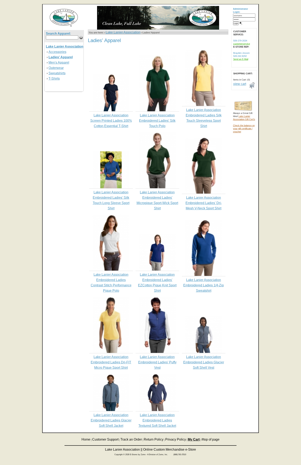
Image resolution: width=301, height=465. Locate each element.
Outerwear (56, 68)
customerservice (241, 43)
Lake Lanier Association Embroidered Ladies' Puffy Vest (157, 362)
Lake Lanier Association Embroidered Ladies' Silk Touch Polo (157, 121)
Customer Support (105, 439)
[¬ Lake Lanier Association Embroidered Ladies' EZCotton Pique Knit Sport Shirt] (157, 269)
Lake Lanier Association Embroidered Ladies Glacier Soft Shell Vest (203, 362)
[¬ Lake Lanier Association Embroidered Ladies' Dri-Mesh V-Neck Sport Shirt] (203, 192)
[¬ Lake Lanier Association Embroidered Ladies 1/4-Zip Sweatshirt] (203, 275)
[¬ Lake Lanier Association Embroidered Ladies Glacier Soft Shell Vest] (203, 352)
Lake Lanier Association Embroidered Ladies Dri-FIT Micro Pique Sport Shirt (111, 362)
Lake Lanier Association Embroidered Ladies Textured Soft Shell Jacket (157, 420)
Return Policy (153, 439)
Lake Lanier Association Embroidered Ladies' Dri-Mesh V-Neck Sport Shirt (204, 203)
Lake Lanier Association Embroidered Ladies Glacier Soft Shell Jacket (111, 420)
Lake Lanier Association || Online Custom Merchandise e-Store (150, 449)
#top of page (210, 439)
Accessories (57, 52)
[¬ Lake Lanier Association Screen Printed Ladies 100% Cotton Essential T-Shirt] (111, 110)
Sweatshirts (57, 73)
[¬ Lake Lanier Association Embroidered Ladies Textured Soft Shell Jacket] (157, 410)
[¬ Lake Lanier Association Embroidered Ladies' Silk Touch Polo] (157, 110)
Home (85, 439)
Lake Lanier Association (123, 32)
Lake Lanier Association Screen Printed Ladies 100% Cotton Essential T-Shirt (111, 121)
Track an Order (131, 439)
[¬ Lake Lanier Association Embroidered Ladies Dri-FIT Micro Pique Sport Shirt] (111, 352)
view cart (239, 84)
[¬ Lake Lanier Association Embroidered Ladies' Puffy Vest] (157, 352)
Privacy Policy (175, 439)
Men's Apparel (59, 62)
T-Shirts (54, 78)
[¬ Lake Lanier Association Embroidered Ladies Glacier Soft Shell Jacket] (111, 410)
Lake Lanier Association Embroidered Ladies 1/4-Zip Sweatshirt (203, 285)
